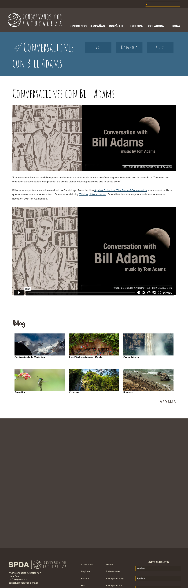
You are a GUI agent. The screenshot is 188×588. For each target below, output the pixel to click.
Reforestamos (113, 571)
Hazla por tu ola (114, 585)
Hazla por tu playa (115, 578)
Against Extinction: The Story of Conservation (120, 190)
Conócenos (76, 26)
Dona (176, 26)
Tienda (109, 564)
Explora (136, 26)
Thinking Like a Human (92, 194)
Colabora (156, 26)
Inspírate (116, 26)
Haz (83, 585)
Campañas (96, 26)
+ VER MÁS (166, 402)
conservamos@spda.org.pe (23, 582)
